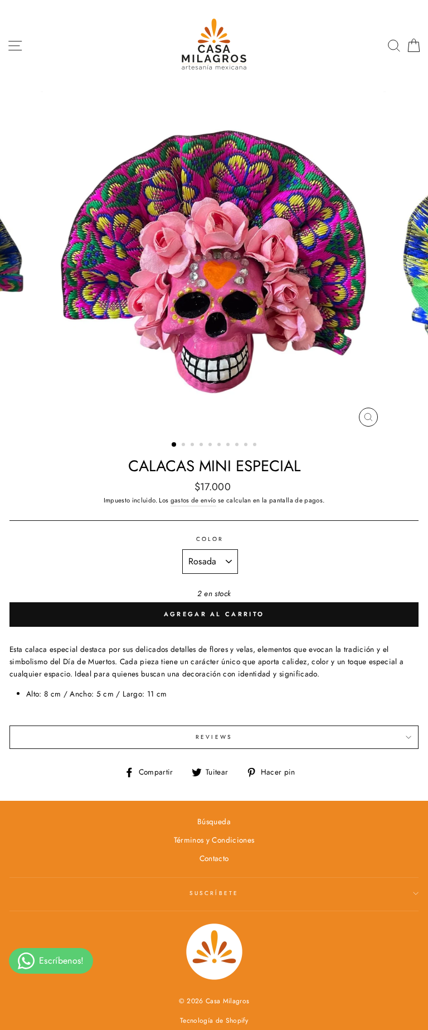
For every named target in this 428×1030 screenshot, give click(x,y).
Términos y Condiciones (214, 839)
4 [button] (202, 445)
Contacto (214, 858)
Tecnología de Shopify (214, 1021)
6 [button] (220, 445)
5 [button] (211, 445)
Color (209, 539)
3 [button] (193, 445)
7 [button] (229, 445)
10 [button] (256, 445)
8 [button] (238, 445)
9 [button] (247, 445)
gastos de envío (193, 500)
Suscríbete (214, 893)
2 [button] (184, 445)
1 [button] (174, 445)
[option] (214, 261)
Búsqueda (214, 821)
